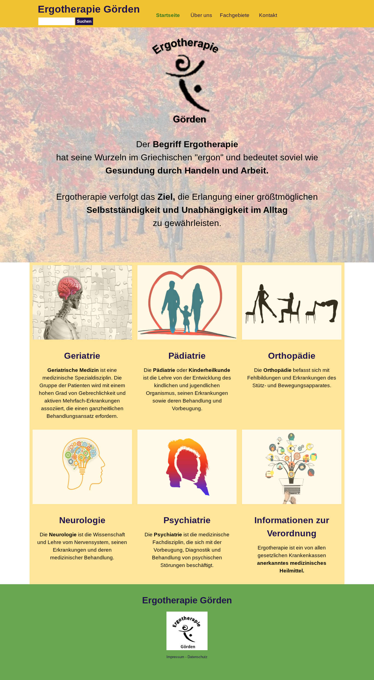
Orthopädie (291, 356)
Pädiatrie (187, 356)
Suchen (84, 21)
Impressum (175, 657)
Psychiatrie (187, 520)
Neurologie (82, 520)
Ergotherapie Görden (89, 9)
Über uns (201, 15)
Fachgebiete (234, 15)
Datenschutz (198, 657)
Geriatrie (82, 356)
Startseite (168, 15)
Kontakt (268, 15)
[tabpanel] (187, 184)
